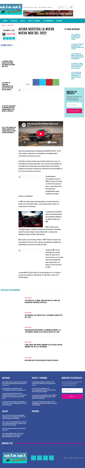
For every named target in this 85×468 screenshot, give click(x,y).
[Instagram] (7, 38)
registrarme (74, 111)
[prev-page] (65, 83)
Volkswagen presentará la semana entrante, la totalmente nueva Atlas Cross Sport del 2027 (43, 331)
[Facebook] (4, 38)
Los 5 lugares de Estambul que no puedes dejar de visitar (76, 37)
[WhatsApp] (56, 82)
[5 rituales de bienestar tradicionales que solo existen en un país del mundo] (9, 75)
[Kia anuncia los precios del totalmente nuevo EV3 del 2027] (12, 315)
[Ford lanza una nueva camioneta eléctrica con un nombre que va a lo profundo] (12, 344)
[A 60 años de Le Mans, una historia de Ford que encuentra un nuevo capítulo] (12, 300)
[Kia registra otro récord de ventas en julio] (12, 359)
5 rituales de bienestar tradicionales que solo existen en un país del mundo (7, 86)
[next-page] (69, 83)
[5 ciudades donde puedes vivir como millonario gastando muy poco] (9, 54)
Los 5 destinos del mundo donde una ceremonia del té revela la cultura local (76, 76)
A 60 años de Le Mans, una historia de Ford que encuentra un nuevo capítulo (42, 301)
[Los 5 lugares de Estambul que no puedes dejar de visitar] (67, 37)
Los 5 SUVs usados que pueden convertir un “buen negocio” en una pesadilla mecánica (9, 129)
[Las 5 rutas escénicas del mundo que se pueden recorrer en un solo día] (67, 46)
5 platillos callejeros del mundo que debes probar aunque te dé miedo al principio (9, 108)
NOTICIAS (11, 25)
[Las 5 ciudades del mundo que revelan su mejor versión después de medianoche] (67, 56)
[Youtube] (13, 38)
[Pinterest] (49, 82)
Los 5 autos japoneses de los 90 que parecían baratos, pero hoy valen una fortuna (14, 423)
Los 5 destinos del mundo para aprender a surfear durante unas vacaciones (44, 403)
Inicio (4, 25)
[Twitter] (10, 38)
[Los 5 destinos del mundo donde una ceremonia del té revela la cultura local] (67, 75)
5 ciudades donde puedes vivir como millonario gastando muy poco (8, 63)
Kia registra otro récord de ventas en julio (41, 360)
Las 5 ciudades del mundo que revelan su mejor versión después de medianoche (77, 56)
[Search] (71, 7)
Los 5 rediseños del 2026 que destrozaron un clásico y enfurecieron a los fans (13, 435)
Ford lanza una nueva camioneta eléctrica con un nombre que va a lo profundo (43, 345)
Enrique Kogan (11, 34)
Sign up (72, 396)
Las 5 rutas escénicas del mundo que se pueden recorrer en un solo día (77, 46)
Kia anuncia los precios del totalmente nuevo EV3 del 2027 (43, 316)
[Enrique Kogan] (4, 34)
